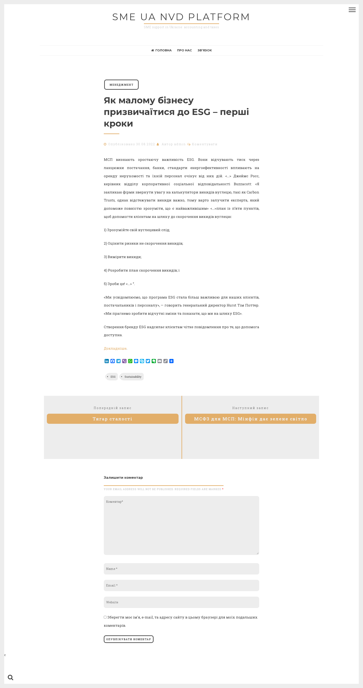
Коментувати (205, 144)
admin (180, 144)
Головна (163, 50)
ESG (113, 376)
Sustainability (133, 376)
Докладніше (115, 348)
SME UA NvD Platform (181, 17)
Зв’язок (205, 50)
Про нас (184, 50)
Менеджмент (121, 84)
